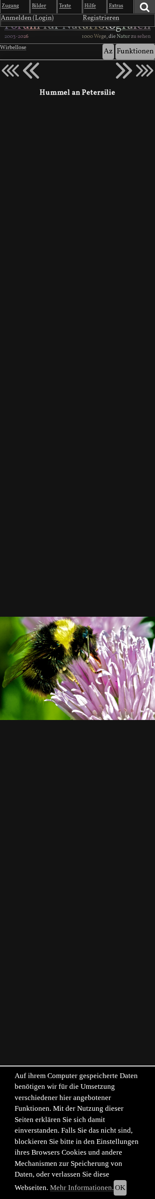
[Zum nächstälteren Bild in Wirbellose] (124, 70)
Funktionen (135, 51)
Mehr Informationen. (82, 1188)
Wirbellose (13, 48)
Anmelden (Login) (27, 18)
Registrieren (101, 18)
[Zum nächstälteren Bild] (144, 70)
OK (120, 1188)
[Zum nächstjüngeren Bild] (10, 70)
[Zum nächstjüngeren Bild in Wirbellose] (31, 70)
